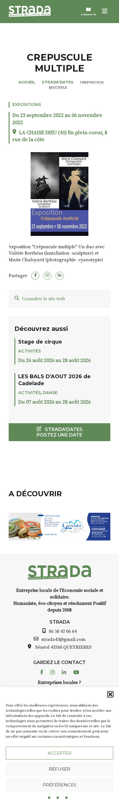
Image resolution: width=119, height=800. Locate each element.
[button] (110, 694)
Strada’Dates (57, 82)
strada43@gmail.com (63, 639)
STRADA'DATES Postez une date (60, 432)
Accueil (26, 82)
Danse (50, 392)
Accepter (59, 753)
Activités (29, 351)
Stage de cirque (40, 342)
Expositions (26, 104)
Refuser (59, 769)
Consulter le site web (43, 299)
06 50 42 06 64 (63, 631)
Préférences (59, 785)
